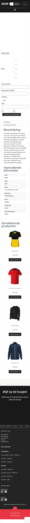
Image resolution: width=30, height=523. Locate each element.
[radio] (22, 59)
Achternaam (15, 409)
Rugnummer (8, 90)
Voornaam (6, 409)
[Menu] (15, 9)
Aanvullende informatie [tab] (10, 125)
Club (3, 103)
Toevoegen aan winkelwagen (11, 114)
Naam (6, 84)
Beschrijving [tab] (7, 122)
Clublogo (4, 97)
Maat (2, 69)
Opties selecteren (15, 259)
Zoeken (17, 4)
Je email (23, 409)
